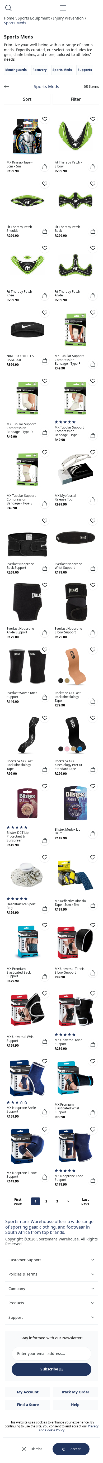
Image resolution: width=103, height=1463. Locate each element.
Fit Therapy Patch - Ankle (68, 293)
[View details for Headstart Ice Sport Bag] (27, 874)
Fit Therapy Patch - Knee (20, 293)
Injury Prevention (68, 18)
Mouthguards (16, 70)
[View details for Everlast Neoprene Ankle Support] (27, 602)
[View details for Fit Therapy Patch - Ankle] (75, 265)
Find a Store (28, 1404)
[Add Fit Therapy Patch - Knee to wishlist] (44, 248)
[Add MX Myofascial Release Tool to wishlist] (92, 452)
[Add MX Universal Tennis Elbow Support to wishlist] (92, 925)
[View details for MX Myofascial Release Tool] (75, 469)
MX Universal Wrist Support (21, 1038)
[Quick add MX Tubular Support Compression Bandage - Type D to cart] (44, 432)
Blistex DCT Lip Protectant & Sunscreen (18, 836)
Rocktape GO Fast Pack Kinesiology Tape (68, 696)
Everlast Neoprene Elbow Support (68, 630)
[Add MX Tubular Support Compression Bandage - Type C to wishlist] (92, 381)
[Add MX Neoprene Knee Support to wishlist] (92, 1129)
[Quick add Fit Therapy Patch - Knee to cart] (44, 295)
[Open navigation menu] (63, 8)
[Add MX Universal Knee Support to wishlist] (92, 993)
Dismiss (36, 1449)
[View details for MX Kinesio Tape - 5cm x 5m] (27, 136)
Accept (76, 1449)
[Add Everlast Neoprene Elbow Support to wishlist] (92, 585)
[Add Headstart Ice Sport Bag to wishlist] (44, 857)
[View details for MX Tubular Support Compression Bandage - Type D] (27, 398)
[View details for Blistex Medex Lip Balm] (75, 803)
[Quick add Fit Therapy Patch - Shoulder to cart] (44, 231)
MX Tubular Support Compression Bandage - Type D (21, 428)
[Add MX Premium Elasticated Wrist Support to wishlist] (92, 1061)
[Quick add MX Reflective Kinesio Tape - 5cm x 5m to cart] (92, 905)
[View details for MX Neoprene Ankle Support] (27, 1078)
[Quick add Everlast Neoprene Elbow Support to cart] (92, 632)
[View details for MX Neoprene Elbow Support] (27, 1146)
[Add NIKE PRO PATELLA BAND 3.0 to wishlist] (44, 312)
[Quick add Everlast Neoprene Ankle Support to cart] (44, 632)
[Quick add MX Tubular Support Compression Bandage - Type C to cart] (92, 435)
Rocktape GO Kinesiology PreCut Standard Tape (68, 765)
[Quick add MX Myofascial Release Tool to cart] (92, 500)
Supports (85, 70)
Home (9, 18)
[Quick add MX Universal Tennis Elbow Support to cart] (92, 973)
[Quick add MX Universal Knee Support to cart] (92, 1044)
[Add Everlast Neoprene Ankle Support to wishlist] (44, 585)
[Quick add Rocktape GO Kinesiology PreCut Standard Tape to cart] (92, 769)
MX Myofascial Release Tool (65, 497)
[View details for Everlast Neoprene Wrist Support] (75, 537)
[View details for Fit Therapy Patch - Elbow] (75, 136)
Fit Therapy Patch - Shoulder (20, 229)
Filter (76, 99)
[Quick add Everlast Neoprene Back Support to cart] (44, 568)
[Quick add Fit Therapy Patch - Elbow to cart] (92, 166)
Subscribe (49, 1368)
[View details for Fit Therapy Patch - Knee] (27, 265)
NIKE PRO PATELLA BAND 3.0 (20, 358)
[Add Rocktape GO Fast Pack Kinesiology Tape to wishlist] (92, 649)
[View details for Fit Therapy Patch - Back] (75, 200)
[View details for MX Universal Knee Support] (75, 1010)
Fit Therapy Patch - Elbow (68, 164)
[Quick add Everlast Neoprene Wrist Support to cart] (92, 568)
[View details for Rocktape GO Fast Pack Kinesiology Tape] (75, 666)
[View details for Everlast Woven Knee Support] (27, 666)
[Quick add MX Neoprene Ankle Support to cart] (44, 1112)
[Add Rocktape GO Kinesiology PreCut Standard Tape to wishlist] (92, 718)
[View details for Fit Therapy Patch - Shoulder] (27, 200)
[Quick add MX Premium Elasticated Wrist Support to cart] (92, 1112)
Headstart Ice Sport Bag (21, 906)
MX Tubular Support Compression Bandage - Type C (69, 431)
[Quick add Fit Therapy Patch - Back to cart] (92, 231)
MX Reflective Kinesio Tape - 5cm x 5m (70, 903)
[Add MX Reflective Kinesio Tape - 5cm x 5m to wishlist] (92, 857)
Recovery (39, 70)
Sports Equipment (34, 18)
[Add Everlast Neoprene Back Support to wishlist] (44, 520)
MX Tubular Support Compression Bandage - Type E (21, 499)
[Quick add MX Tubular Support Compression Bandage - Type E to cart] (44, 503)
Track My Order (75, 1391)
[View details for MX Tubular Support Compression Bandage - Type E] (27, 469)
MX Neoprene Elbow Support (21, 1175)
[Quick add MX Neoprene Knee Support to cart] (92, 1180)
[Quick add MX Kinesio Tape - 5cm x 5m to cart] (44, 166)
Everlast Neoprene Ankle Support (20, 630)
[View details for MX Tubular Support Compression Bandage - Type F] (75, 329)
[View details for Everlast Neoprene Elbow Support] (75, 602)
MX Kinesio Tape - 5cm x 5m (19, 164)
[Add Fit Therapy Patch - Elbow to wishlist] (92, 119)
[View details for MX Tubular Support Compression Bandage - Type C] (75, 398)
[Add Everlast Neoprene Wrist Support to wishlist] (92, 520)
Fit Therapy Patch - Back (68, 229)
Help (75, 1404)
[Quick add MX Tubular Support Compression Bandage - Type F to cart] (92, 364)
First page (18, 1201)
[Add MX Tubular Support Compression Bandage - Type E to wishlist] (44, 452)
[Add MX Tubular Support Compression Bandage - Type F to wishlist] (92, 312)
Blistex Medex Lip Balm (67, 831)
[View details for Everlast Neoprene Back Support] (27, 537)
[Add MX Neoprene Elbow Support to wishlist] (44, 1129)
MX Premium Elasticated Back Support (19, 972)
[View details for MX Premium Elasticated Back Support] (27, 942)
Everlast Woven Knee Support (22, 695)
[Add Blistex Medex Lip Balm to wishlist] (92, 786)
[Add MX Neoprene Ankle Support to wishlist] (44, 1061)
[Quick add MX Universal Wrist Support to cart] (44, 1041)
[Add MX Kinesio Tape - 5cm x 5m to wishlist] (44, 119)
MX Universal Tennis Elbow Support (70, 970)
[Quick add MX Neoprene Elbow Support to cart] (44, 1177)
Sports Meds (15, 22)
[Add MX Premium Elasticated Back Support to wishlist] (44, 925)
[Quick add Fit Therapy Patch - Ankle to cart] (92, 295)
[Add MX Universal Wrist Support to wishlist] (44, 993)
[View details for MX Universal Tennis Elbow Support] (75, 942)
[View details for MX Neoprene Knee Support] (75, 1146)
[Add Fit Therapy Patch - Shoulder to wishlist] (44, 183)
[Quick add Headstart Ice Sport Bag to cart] (44, 908)
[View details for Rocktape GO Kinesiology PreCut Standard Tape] (75, 735)
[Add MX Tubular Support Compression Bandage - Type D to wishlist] (44, 381)
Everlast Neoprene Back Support (20, 566)
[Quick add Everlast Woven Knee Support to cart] (44, 697)
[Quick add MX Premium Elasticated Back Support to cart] (44, 976)
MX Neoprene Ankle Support (21, 1109)
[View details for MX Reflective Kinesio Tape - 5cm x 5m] (75, 874)
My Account (28, 1391)
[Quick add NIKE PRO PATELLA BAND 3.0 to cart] (44, 360)
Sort (27, 99)
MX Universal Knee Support (68, 1042)
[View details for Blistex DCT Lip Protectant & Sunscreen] (27, 803)
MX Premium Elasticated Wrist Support (67, 1108)
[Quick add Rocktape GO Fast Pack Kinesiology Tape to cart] (92, 701)
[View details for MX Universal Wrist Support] (27, 1010)
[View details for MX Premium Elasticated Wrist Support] (75, 1078)
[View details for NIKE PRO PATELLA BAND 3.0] (27, 329)
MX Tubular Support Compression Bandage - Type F (69, 359)
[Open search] (8, 8)
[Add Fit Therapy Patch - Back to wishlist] (92, 183)
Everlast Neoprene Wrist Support (68, 566)
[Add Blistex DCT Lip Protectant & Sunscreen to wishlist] (44, 786)
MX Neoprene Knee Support (69, 1178)
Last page (85, 1201)
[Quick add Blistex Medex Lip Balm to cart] (92, 834)
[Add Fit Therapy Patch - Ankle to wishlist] (92, 248)
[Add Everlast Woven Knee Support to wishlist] (44, 649)
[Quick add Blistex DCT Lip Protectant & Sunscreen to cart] (44, 840)
